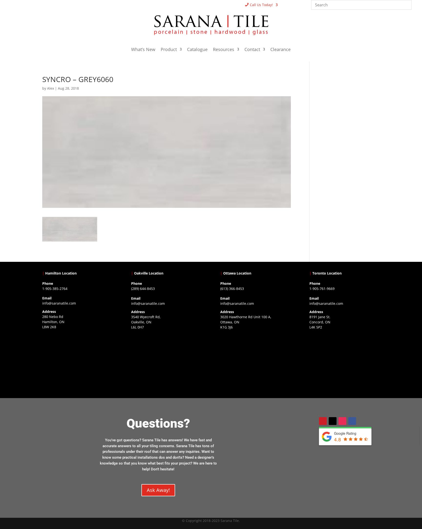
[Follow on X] (333, 421)
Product (169, 50)
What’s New (143, 50)
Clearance (280, 50)
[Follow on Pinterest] (323, 421)
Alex (50, 88)
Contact (252, 50)
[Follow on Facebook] (352, 421)
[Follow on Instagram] (342, 421)
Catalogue (197, 50)
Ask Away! (158, 490)
